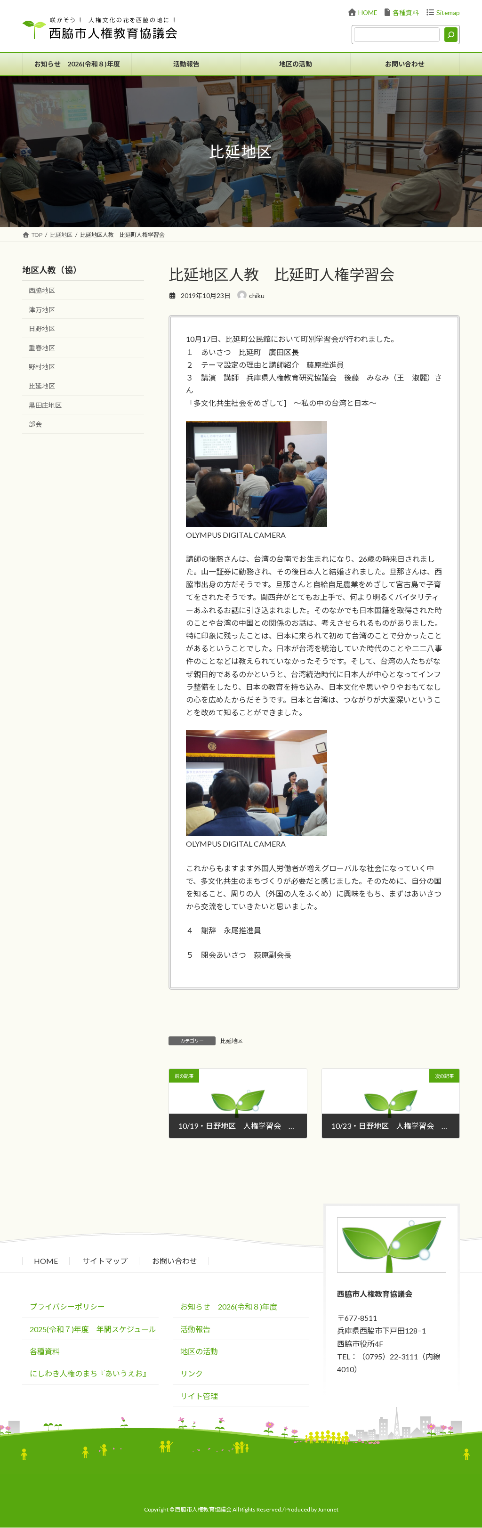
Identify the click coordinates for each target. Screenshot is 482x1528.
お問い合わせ (174, 1260)
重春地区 (42, 348)
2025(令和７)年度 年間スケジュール (93, 1329)
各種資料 (406, 12)
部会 (35, 424)
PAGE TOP (466, 1486)
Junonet (328, 1509)
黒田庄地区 (45, 405)
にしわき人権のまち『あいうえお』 (90, 1373)
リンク (191, 1373)
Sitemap (448, 12)
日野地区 (42, 328)
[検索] (451, 34)
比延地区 (231, 1040)
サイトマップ (105, 1260)
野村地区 (42, 367)
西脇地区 (42, 290)
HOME (367, 12)
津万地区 (42, 310)
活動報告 (195, 1329)
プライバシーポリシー (67, 1306)
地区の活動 (199, 1351)
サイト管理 (199, 1395)
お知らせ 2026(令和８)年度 (228, 1306)
